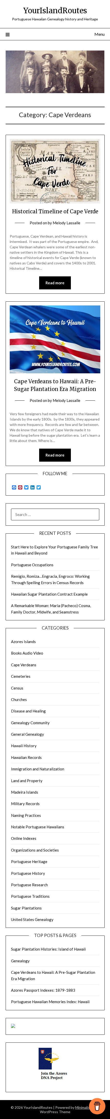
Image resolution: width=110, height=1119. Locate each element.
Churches (19, 699)
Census (17, 688)
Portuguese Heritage (29, 861)
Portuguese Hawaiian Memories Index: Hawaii (50, 1001)
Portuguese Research (29, 884)
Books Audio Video (27, 653)
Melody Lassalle (66, 222)
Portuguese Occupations (32, 564)
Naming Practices (26, 815)
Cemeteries (20, 676)
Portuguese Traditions (30, 896)
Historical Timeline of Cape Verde (55, 211)
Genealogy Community (30, 722)
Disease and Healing (28, 711)
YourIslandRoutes (55, 10)
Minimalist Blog (87, 1107)
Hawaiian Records (26, 757)
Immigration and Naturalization (37, 769)
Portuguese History (28, 873)
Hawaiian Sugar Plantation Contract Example (49, 594)
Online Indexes (23, 838)
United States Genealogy (32, 919)
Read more (55, 282)
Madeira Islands (24, 792)
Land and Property (26, 780)
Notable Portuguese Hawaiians (37, 827)
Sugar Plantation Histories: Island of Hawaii (48, 949)
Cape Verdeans (23, 664)
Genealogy (20, 960)
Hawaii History (24, 745)
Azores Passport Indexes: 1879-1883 (43, 990)
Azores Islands (23, 641)
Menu (99, 34)
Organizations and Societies (35, 850)
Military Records (25, 803)
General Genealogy (27, 734)
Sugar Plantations (26, 908)
